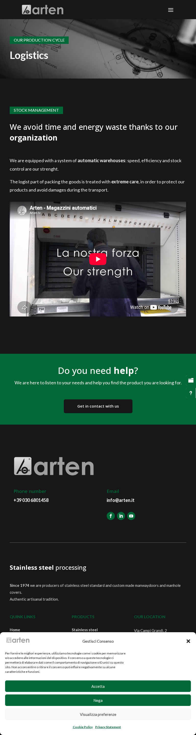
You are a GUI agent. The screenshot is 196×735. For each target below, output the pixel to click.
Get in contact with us (98, 406)
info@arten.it (120, 500)
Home (15, 629)
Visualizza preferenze (98, 714)
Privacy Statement (108, 727)
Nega (98, 700)
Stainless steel (85, 629)
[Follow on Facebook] (111, 516)
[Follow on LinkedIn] (121, 516)
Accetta (98, 686)
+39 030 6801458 (31, 500)
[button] (188, 641)
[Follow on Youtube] (131, 516)
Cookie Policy (83, 727)
